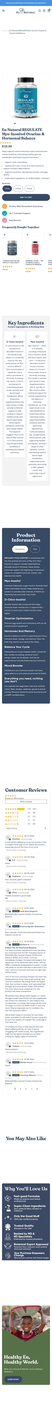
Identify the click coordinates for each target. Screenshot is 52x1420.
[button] (5, 143)
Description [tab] (20, 549)
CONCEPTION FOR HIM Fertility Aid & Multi (11, 262)
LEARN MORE (13, 1379)
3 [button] (26, 1089)
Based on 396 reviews (14, 798)
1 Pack (7, 189)
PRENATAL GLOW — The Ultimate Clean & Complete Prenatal (34, 262)
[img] (18, 836)
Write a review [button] (26, 802)
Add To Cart (26, 197)
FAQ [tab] (35, 549)
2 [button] (20, 1089)
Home (4, 31)
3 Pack (18, 189)
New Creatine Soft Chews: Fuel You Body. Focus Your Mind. (26, 3)
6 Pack (29, 189)
